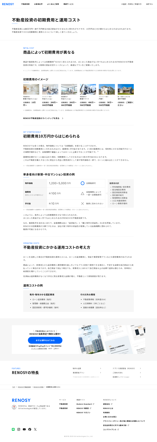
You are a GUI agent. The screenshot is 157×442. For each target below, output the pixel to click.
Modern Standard (84, 404)
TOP (13, 387)
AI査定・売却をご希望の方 (131, 4)
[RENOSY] (31, 400)
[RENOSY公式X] (35, 429)
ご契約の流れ (118, 372)
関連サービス (69, 4)
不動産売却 (63, 408)
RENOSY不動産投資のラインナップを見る (41, 118)
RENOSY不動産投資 (24, 387)
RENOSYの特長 (38, 387)
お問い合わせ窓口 (110, 417)
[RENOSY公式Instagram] (18, 429)
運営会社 (106, 404)
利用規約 (106, 412)
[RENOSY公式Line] (13, 429)
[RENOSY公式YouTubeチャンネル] (24, 429)
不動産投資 (63, 404)
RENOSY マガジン (83, 412)
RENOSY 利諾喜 (83, 408)
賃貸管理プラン (78, 372)
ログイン (149, 4)
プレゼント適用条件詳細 (39, 348)
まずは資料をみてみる (45, 340)
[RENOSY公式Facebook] (29, 429)
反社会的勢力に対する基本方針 (115, 425)
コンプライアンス (109, 429)
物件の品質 (77, 368)
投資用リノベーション (121, 377)
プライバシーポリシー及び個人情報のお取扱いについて (124, 421)
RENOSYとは (108, 408)
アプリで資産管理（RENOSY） (124, 368)
